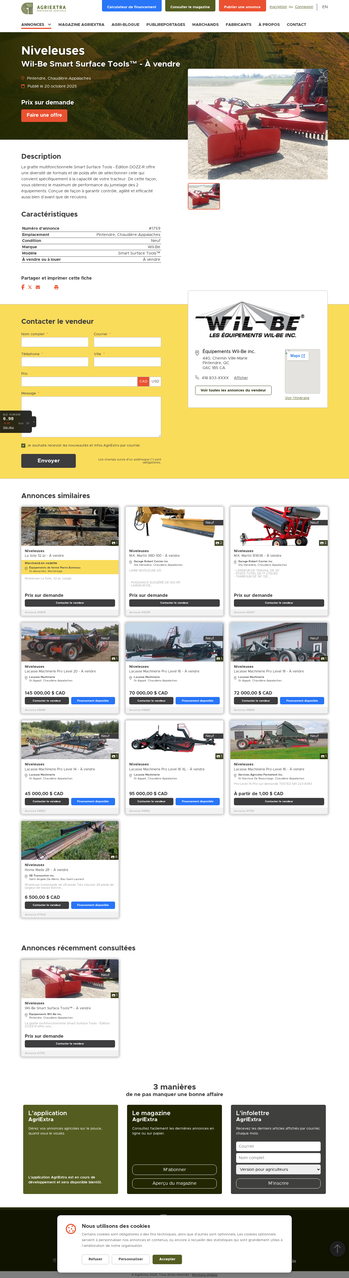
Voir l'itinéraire (297, 398)
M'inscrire (278, 1183)
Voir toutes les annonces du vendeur (233, 390)
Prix (24, 374)
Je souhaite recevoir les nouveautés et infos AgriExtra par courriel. (83, 445)
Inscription (278, 7)
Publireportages (165, 25)
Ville (99, 354)
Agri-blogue (125, 25)
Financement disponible (93, 700)
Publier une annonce (242, 7)
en (325, 7)
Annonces (32, 25)
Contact (296, 25)
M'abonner (174, 1170)
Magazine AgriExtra (81, 25)
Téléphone (32, 354)
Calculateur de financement (131, 7)
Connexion (304, 7)
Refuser (95, 1259)
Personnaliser (131, 1259)
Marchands (205, 25)
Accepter (167, 1259)
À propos (269, 25)
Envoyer (49, 460)
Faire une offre (44, 115)
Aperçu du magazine (174, 1183)
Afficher (241, 378)
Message (30, 393)
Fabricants (238, 25)
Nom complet (34, 334)
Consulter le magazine (190, 7)
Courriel (102, 334)
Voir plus (8, 427)
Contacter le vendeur (70, 602)
